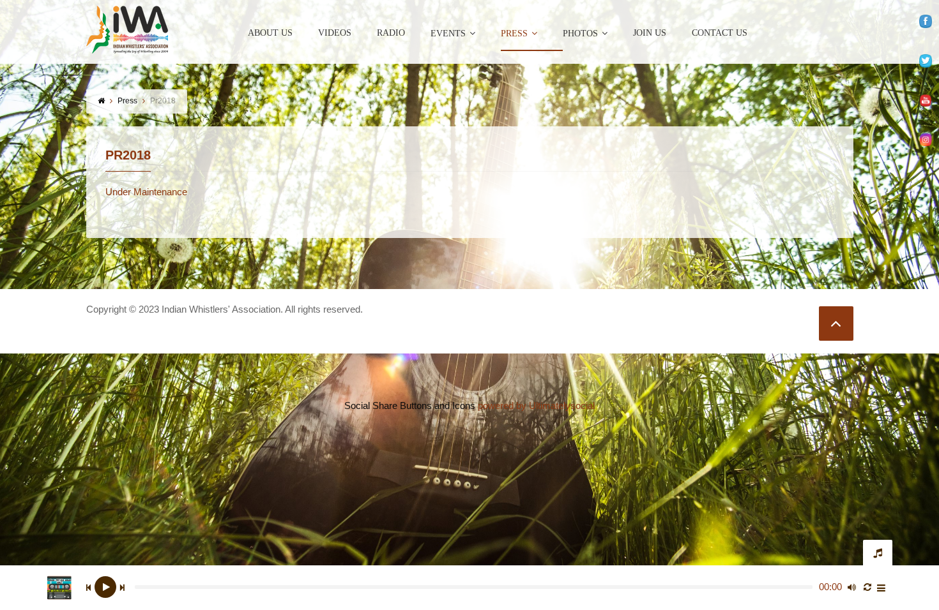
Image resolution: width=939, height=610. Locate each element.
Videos (334, 33)
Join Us (649, 33)
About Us (270, 33)
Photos (580, 33)
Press (514, 33)
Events (448, 33)
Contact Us (719, 33)
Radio (391, 33)
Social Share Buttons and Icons (409, 405)
